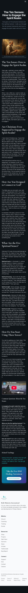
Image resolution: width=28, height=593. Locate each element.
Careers (3, 566)
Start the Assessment (14, 478)
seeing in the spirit (7, 457)
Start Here (4, 539)
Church (3, 519)
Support (3, 559)
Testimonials (4, 548)
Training (3, 524)
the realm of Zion (12, 461)
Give (2, 562)
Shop (2, 534)
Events (3, 526)
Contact (3, 564)
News (2, 544)
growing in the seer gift (19, 457)
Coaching (3, 521)
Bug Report (4, 551)
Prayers (3, 537)
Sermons (3, 541)
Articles (3, 546)
